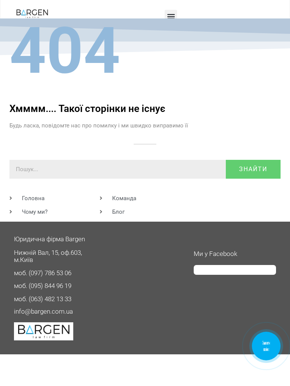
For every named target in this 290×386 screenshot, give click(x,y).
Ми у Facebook (215, 253)
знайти (253, 169)
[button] (171, 16)
